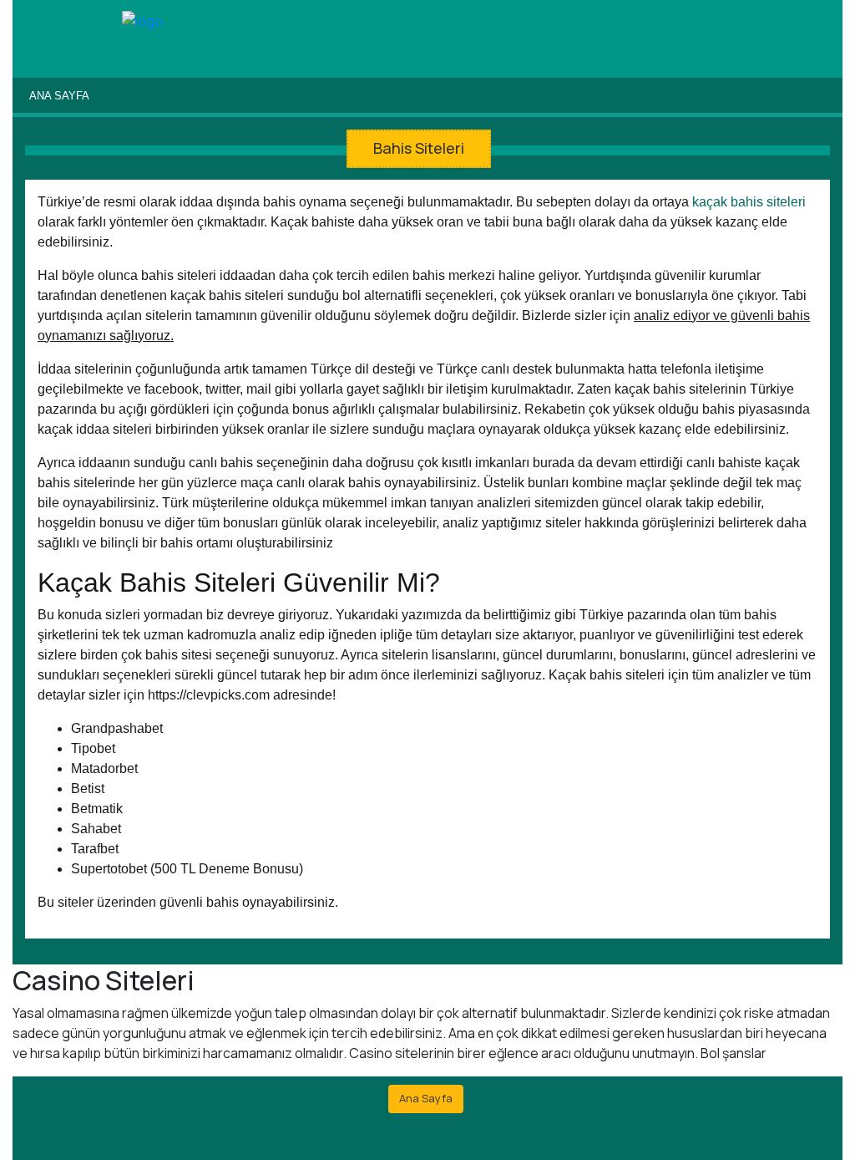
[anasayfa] (142, 22)
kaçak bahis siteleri (749, 202)
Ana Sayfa (59, 95)
